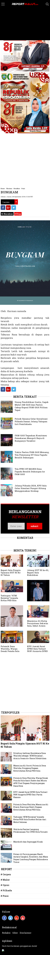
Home (3, 188)
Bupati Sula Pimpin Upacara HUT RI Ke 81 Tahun (11, 572)
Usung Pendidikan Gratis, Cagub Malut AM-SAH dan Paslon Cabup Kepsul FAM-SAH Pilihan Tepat (31, 406)
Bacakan (8, 213)
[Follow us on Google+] (16, 918)
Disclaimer (25, 932)
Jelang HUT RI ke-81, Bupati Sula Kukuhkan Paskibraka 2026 (38, 574)
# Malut (5, 879)
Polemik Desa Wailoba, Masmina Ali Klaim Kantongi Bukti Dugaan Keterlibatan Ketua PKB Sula (30, 807)
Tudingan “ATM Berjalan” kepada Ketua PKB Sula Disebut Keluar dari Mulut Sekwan (11, 600)
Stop (18, 213)
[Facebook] (3, 207)
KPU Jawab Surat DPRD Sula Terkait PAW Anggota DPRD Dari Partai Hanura (37, 650)
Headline (17, 188)
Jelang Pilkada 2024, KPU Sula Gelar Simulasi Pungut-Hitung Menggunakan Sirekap (31, 488)
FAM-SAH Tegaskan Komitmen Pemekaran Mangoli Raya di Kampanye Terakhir (31, 438)
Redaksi (6, 932)
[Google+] (8, 207)
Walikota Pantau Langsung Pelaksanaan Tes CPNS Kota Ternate (30, 830)
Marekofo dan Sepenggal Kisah (28, 841)
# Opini (5, 885)
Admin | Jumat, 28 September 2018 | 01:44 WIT (17, 197)
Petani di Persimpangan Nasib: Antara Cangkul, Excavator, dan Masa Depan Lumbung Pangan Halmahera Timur (30, 858)
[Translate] (16, 201)
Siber (15, 932)
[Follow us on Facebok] (4, 918)
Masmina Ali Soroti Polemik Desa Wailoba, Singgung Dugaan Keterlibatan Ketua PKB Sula (29, 768)
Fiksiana (9, 188)
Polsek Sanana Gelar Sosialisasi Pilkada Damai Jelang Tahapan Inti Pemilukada (31, 421)
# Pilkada (6, 890)
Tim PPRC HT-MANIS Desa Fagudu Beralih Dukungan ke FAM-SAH (30, 472)
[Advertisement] (25, 20)
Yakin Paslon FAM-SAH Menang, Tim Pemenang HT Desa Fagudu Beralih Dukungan (32, 455)
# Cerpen (6, 874)
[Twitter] (13, 207)
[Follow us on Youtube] (22, 918)
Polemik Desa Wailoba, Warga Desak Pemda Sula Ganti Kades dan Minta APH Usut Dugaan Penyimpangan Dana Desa (30, 782)
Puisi (23, 188)
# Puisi (5, 895)
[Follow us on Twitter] (10, 918)
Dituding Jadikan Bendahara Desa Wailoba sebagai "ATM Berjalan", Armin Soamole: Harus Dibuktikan (29, 756)
